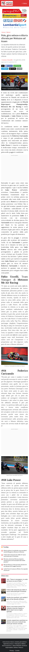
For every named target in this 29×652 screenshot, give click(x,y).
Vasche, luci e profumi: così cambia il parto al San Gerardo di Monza (17, 598)
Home (3, 32)
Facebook (9, 65)
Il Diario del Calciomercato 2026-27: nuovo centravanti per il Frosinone (17, 590)
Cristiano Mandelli (6, 60)
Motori (8, 32)
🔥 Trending (4, 547)
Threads (13, 68)
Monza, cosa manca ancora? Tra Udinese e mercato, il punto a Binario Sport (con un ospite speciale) (16, 609)
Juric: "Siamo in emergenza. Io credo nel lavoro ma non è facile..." (17, 580)
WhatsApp (17, 65)
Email (20, 68)
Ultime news (5, 576)
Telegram (5, 68)
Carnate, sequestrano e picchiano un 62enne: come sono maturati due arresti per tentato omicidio (17, 621)
